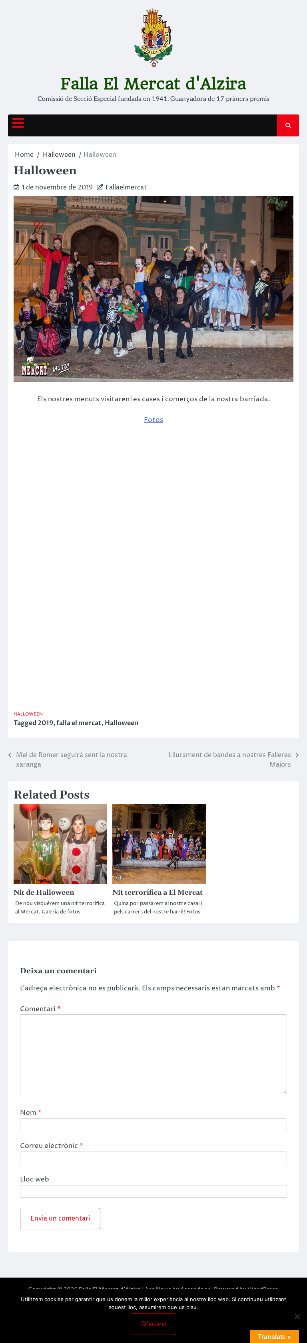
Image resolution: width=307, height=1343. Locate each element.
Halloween (28, 714)
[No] (297, 1316)
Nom (31, 1113)
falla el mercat (79, 723)
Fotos (153, 420)
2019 (45, 723)
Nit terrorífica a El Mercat (157, 892)
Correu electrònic (51, 1146)
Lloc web (34, 1179)
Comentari (40, 1009)
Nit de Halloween (44, 892)
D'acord (153, 1324)
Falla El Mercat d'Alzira (153, 84)
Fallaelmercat (126, 187)
